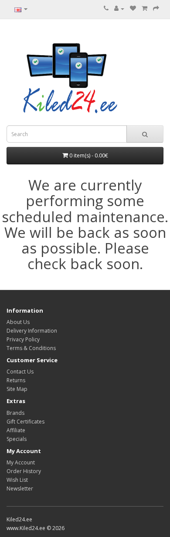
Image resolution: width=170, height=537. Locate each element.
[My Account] (119, 8)
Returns (16, 380)
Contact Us (20, 371)
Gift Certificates (25, 421)
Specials (17, 439)
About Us (18, 322)
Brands (15, 413)
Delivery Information (32, 330)
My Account (21, 462)
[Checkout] (156, 8)
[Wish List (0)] (133, 8)
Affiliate (16, 430)
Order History (24, 471)
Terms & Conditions (31, 348)
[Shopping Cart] (144, 8)
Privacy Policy (23, 339)
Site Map (17, 389)
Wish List (17, 480)
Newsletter (20, 488)
